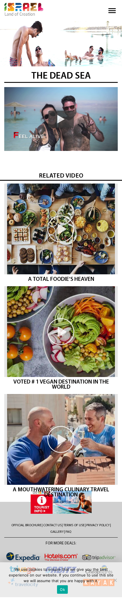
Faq (68, 532)
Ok (62, 589)
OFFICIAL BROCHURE (26, 525)
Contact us (52, 525)
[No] (115, 580)
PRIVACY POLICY (98, 525)
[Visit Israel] (24, 9)
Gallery (57, 532)
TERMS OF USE (74, 525)
